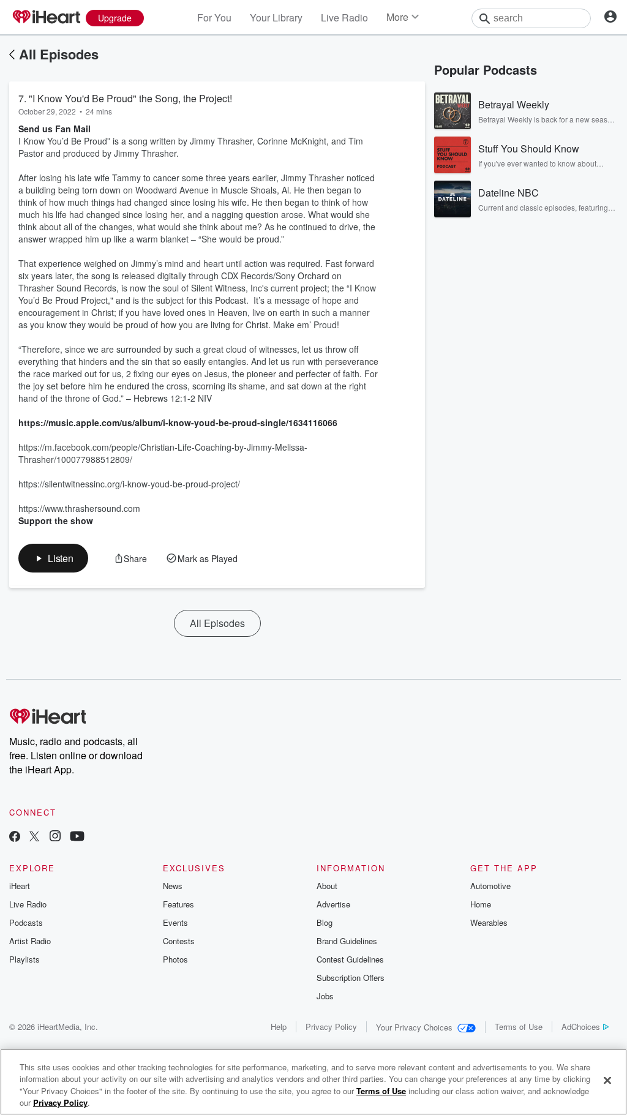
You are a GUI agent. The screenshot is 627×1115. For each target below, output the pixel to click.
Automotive (490, 886)
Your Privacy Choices (414, 1027)
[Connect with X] (34, 837)
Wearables (489, 922)
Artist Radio (30, 941)
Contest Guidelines (350, 959)
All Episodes (59, 54)
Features (178, 904)
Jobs (325, 996)
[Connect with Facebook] (14, 837)
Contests (179, 941)
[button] (53, 558)
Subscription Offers (351, 977)
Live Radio (344, 17)
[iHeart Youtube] (77, 837)
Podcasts (26, 922)
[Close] (607, 1080)
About (327, 886)
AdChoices (580, 1026)
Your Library (276, 17)
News (172, 886)
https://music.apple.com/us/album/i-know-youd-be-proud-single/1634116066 (177, 422)
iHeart (19, 886)
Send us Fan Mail (54, 128)
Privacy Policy (331, 1026)
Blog (324, 922)
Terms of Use (519, 1026)
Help (279, 1026)
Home (480, 904)
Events (175, 922)
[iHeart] (46, 18)
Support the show (55, 520)
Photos (175, 959)
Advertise (333, 904)
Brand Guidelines (347, 941)
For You (214, 17)
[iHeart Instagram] (55, 837)
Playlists (24, 959)
